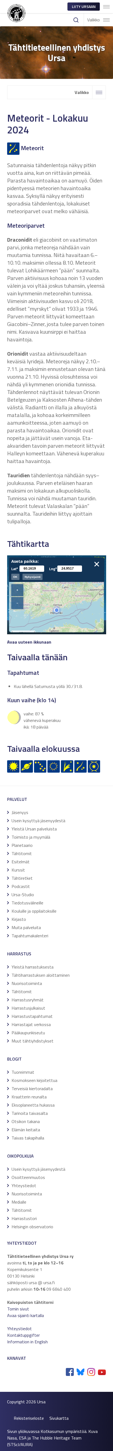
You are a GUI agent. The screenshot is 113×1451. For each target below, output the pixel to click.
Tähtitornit (22, 853)
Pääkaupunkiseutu (28, 1032)
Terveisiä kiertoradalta (32, 1088)
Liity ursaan (84, 6)
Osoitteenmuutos (28, 1177)
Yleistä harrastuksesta (32, 967)
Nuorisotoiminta (27, 983)
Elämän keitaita (26, 1129)
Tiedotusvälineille (27, 902)
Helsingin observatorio (32, 1226)
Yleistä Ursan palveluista (34, 829)
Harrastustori (24, 1218)
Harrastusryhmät (28, 999)
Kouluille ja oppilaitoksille (34, 911)
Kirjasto (19, 919)
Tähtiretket (22, 878)
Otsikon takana (26, 1121)
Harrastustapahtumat (32, 1016)
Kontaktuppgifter (23, 1335)
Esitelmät (21, 861)
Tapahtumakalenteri (30, 935)
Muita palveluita (26, 927)
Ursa (41, 1401)
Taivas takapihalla (28, 1138)
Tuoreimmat (23, 1072)
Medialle (19, 1202)
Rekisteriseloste (29, 1418)
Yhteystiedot (24, 1185)
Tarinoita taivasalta (30, 1113)
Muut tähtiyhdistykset (32, 1041)
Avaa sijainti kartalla (25, 1315)
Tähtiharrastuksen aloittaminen (41, 975)
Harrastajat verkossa (31, 1024)
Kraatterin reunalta (29, 1096)
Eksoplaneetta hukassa (33, 1105)
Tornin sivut (18, 1309)
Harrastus (19, 953)
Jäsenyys (20, 812)
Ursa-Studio (23, 894)
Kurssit (18, 870)
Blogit (14, 1059)
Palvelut (17, 799)
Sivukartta (59, 1418)
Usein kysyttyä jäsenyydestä (38, 820)
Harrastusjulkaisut (28, 1008)
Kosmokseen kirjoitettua (34, 1080)
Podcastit (21, 886)
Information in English (27, 1341)
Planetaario (22, 845)
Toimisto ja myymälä (31, 837)
